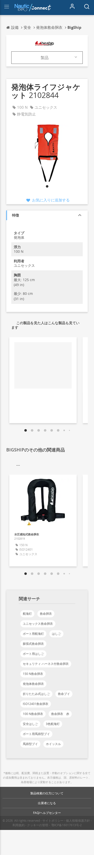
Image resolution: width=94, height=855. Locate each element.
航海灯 (27, 614)
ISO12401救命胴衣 (35, 704)
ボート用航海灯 (33, 634)
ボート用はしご (33, 654)
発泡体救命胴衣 (33, 684)
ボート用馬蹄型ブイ (36, 734)
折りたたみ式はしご (36, 694)
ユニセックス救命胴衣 (38, 624)
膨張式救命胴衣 (33, 644)
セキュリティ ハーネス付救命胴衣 (46, 664)
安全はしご (30, 724)
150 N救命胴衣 (33, 674)
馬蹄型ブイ (30, 744)
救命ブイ (64, 694)
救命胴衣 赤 (60, 714)
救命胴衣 (46, 614)
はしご (56, 634)
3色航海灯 (53, 724)
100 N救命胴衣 (33, 714)
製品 (45, 57)
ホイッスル (53, 744)
